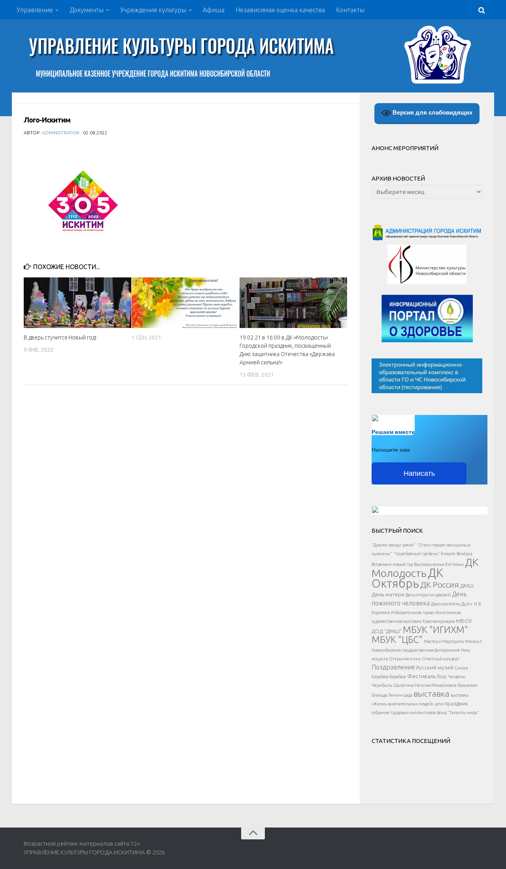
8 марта (448, 553)
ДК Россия (439, 584)
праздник (456, 703)
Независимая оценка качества (280, 9)
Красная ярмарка (439, 621)
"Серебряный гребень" (416, 553)
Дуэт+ (467, 603)
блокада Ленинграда (392, 695)
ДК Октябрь (407, 578)
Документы (87, 9)
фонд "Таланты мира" (458, 712)
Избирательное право (412, 612)
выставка (431, 693)
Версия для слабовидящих (431, 112)
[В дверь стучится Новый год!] (77, 302)
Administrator (60, 132)
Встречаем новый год (392, 564)
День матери (388, 594)
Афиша (214, 9)
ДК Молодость (425, 567)
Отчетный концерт (440, 658)
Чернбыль (382, 685)
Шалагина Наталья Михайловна (425, 685)
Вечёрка (464, 553)
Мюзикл (473, 641)
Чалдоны (457, 676)
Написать (419, 473)
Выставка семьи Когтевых (439, 564)
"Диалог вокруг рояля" (393, 545)
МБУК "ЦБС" (397, 639)
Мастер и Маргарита (444, 641)
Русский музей (434, 667)
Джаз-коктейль (445, 603)
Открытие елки (405, 658)
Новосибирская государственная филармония (416, 650)
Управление (35, 9)
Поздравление (393, 667)
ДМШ (467, 585)
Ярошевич (468, 685)
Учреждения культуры (153, 9)
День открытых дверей (428, 594)
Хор (442, 676)
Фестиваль (421, 676)
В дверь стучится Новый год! (60, 337)
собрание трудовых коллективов (404, 712)
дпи (439, 703)
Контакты (350, 9)
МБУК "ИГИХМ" (435, 629)
